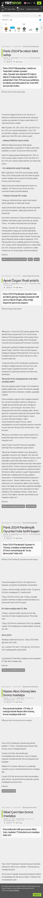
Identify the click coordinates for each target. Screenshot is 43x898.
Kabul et (37, 895)
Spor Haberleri (6, 46)
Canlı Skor (5, 19)
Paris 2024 (17, 46)
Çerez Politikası (14, 890)
